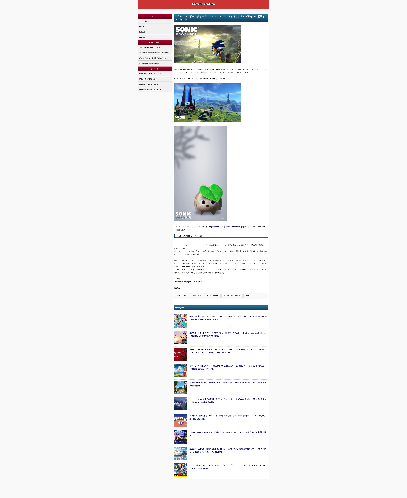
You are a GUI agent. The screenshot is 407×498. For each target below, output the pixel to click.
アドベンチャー (212, 295)
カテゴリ (155, 16)
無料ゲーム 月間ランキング (148, 79)
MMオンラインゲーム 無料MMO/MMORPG (153, 58)
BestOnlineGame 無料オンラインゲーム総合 (154, 53)
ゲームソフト (182, 295)
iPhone (141, 26)
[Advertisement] (154, 125)
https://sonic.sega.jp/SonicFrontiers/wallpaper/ (227, 227)
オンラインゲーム (155, 42)
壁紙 (247, 295)
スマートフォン (144, 21)
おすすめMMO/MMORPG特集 (149, 63)
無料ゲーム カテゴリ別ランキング (150, 90)
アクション (197, 295)
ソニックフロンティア (232, 295)
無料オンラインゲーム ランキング (150, 73)
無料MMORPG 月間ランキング (149, 84)
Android (142, 32)
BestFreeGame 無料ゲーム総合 (149, 47)
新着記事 (142, 37)
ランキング (154, 69)
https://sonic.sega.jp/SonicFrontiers (188, 282)
